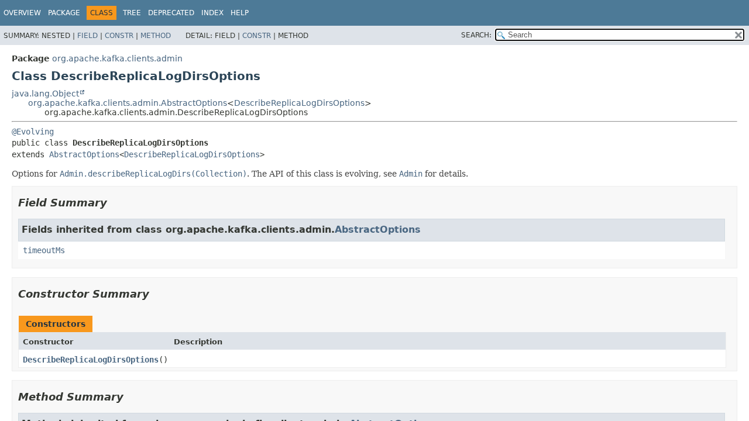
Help (240, 13)
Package (64, 13)
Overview (22, 13)
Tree (132, 13)
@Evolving (33, 131)
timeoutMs (44, 250)
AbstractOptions (84, 154)
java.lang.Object (45, 93)
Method (155, 36)
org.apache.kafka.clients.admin (117, 58)
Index (212, 13)
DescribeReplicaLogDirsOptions (299, 103)
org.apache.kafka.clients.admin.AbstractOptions (127, 103)
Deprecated (171, 13)
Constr (119, 36)
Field (87, 36)
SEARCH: (476, 35)
